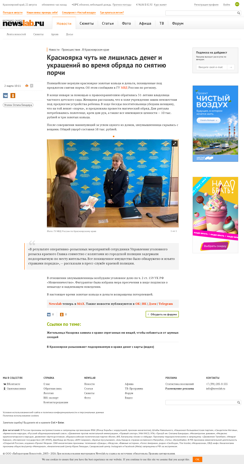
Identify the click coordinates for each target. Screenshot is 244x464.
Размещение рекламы (179, 388)
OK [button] (197, 459)
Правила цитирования (161, 453)
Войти (226, 4)
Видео (129, 397)
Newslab (55, 304)
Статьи (88, 388)
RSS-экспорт (51, 397)
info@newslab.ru (215, 388)
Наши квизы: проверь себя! (42, 12)
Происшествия (71, 49)
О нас (46, 384)
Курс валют (160, 4)
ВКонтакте (13, 384)
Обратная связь (52, 388)
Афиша (129, 384)
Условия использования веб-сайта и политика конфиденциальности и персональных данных (53, 412)
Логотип (48, 393)
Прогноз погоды (122, 4)
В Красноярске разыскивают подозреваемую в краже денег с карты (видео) (100, 347)
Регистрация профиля (206, 4)
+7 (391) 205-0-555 (217, 384)
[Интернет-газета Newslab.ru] (25, 23)
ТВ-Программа (134, 388)
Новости (54, 49)
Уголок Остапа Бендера (18, 105)
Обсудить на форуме (164, 314)
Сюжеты (89, 393)
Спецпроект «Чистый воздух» (79, 12)
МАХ (80, 304)
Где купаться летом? (112, 12)
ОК (137, 304)
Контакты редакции (55, 402)
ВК (144, 304)
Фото (87, 397)
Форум (129, 393)
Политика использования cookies (21, 415)
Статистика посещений (179, 384)
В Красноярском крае (95, 49)
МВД (124, 87)
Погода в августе (12, 12)
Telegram (165, 304)
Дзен (152, 304)
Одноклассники (16, 388)
